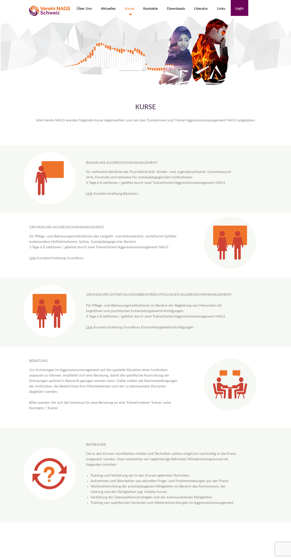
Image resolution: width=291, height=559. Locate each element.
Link (89, 193)
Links (221, 8)
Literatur (201, 8)
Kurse (129, 8)
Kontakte (150, 8)
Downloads (176, 8)
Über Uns (84, 8)
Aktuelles (108, 8)
